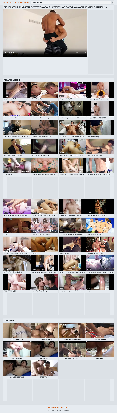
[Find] (112, 2)
